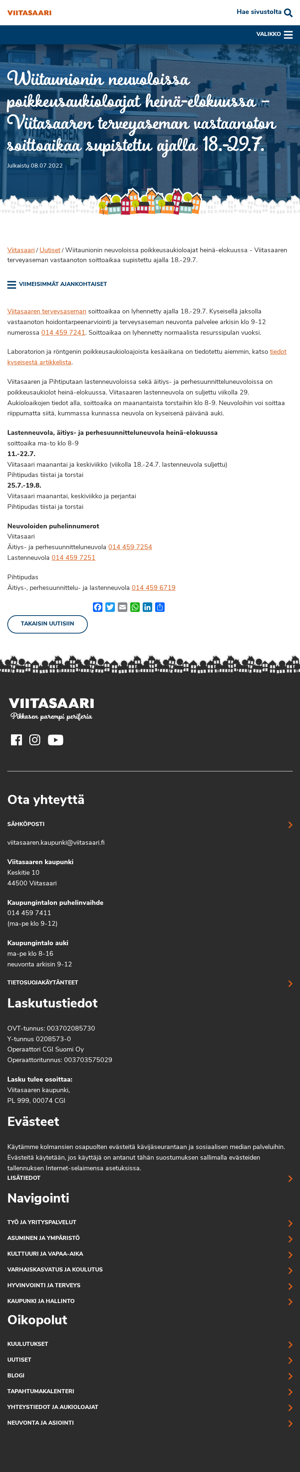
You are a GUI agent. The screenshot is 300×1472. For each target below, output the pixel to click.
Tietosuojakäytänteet (42, 983)
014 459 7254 (130, 547)
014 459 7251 (73, 558)
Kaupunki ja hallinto (41, 1301)
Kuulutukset (27, 1344)
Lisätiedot (24, 1178)
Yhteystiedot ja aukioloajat (52, 1407)
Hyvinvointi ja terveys (43, 1286)
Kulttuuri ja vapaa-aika (45, 1254)
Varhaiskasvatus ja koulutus (55, 1270)
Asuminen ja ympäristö (43, 1238)
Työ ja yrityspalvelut (41, 1223)
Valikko (268, 34)
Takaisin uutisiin (47, 624)
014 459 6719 (154, 588)
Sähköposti (26, 824)
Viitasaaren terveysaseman (46, 312)
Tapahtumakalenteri (40, 1392)
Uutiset (50, 250)
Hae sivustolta (259, 12)
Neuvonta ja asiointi (40, 1423)
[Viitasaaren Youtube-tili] (56, 739)
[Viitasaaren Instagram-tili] (34, 739)
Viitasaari (21, 250)
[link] (57, 284)
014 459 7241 (63, 333)
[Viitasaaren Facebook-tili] (16, 739)
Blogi (16, 1376)
